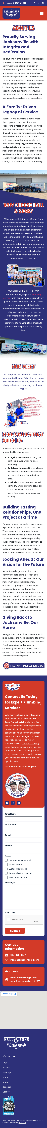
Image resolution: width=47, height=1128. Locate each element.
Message (10, 882)
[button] (41, 13)
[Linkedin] (42, 3)
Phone (8, 845)
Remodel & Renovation (20, 873)
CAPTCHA (10, 912)
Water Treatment (18, 869)
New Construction (18, 877)
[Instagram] (38, 3)
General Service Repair (20, 860)
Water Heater (16, 864)
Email (8, 835)
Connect (22, 1123)
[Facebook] (34, 3)
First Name (11, 814)
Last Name (10, 824)
